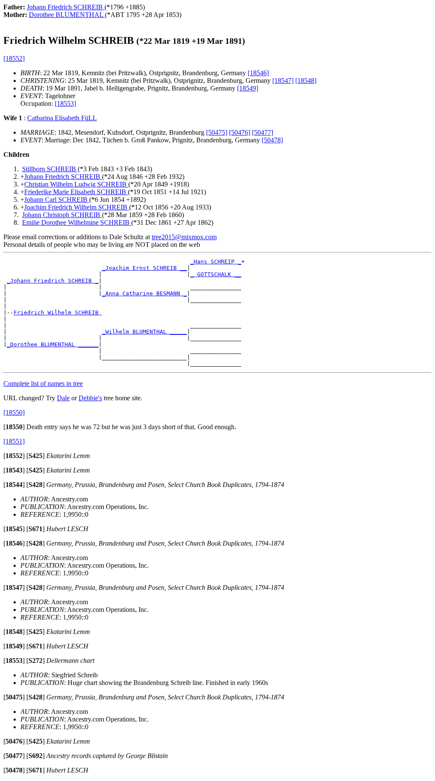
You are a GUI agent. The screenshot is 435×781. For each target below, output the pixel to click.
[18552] (14, 58)
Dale (63, 398)
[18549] (247, 88)
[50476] (239, 132)
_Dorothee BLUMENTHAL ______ (53, 344)
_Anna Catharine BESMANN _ (144, 293)
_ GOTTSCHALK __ (215, 274)
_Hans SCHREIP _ (215, 261)
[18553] (65, 103)
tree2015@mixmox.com (184, 237)
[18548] (305, 80)
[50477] (262, 132)
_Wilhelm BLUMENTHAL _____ (144, 331)
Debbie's (90, 398)
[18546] (258, 72)
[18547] (283, 80)
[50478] (272, 140)
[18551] (14, 441)
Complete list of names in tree (43, 383)
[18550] (14, 412)
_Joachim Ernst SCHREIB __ (144, 268)
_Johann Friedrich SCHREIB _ (53, 280)
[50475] (216, 132)
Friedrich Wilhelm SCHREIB (58, 312)
